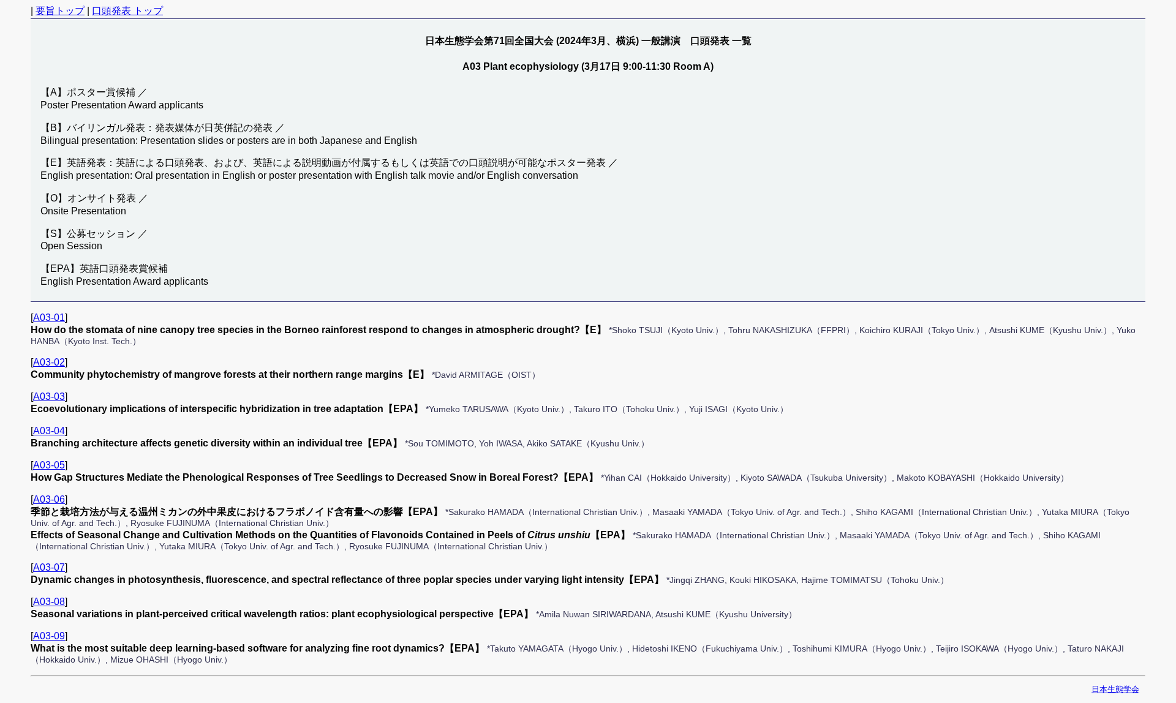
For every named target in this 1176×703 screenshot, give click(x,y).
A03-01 (49, 317)
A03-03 (49, 396)
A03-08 (49, 601)
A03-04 (49, 431)
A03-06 (49, 499)
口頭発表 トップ (127, 11)
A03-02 (49, 362)
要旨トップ (60, 11)
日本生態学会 (1115, 689)
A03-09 (49, 636)
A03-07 (49, 567)
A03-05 (49, 465)
